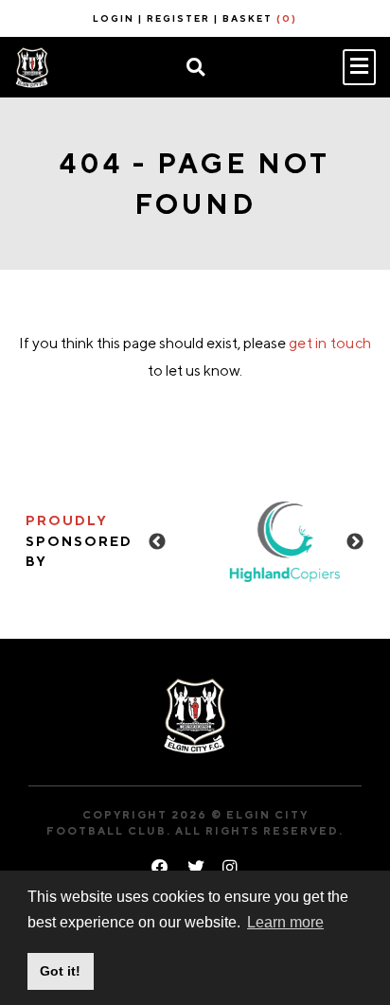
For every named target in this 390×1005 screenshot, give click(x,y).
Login (113, 18)
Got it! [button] (60, 971)
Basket (259, 18)
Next (355, 542)
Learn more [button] (285, 922)
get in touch (330, 343)
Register (178, 18)
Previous (157, 542)
